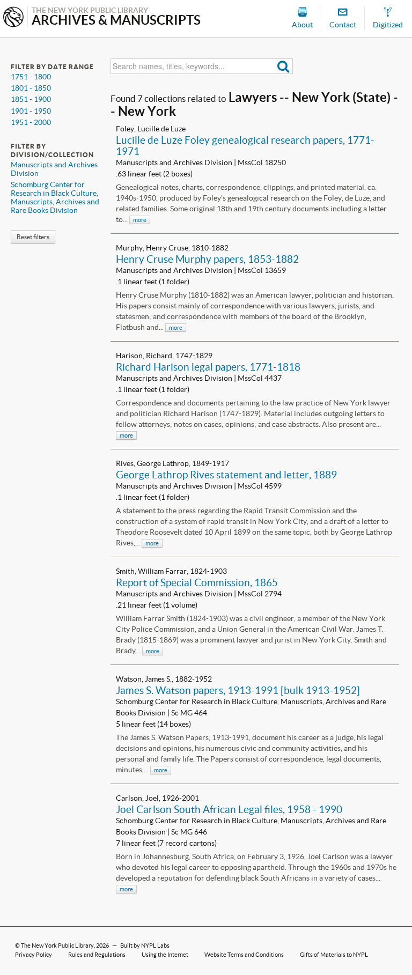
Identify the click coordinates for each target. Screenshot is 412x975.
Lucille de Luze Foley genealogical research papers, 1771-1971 (245, 145)
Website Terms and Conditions (244, 954)
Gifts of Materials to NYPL (334, 954)
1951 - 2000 (31, 122)
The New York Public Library (57, 945)
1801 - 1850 (31, 88)
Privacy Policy (33, 954)
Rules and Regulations (97, 954)
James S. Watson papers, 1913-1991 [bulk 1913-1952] (238, 690)
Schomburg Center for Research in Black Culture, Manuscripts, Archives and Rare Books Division (55, 197)
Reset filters (33, 236)
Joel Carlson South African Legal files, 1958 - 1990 (229, 809)
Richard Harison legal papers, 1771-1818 (208, 367)
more (139, 220)
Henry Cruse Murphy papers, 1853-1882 (207, 259)
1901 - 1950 (31, 111)
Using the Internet (165, 954)
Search (283, 66)
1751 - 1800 (31, 76)
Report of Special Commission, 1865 (197, 582)
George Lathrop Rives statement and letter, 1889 (226, 475)
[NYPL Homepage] (13, 17)
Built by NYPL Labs (145, 945)
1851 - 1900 (31, 99)
